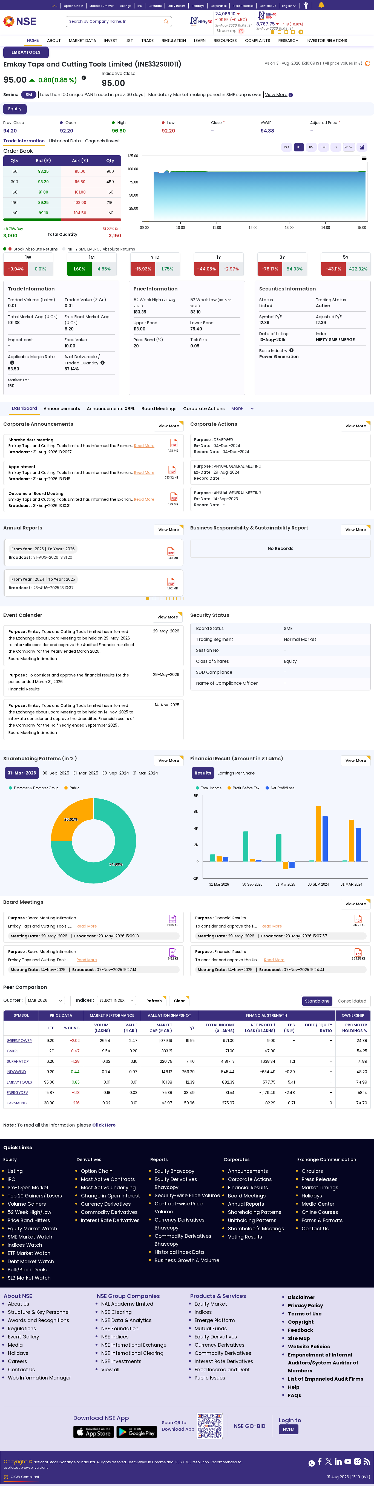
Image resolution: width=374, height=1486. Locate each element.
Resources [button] (225, 40)
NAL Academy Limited (127, 1304)
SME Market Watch (30, 1237)
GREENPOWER (19, 1040)
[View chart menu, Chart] (364, 158)
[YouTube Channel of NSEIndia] (347, 1463)
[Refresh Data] (368, 64)
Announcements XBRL (111, 408)
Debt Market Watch (31, 1261)
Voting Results (245, 1237)
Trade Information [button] (24, 141)
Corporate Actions (204, 408)
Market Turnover (102, 6)
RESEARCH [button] (288, 40)
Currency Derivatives (106, 1204)
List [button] (129, 40)
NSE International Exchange (133, 1345)
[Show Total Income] (208, 842)
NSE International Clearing (132, 1353)
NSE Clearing (116, 1312)
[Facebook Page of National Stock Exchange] (320, 1463)
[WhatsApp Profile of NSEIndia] (312, 1463)
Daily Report (176, 6)
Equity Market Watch (32, 1228)
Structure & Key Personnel (39, 1312)
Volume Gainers (27, 1204)
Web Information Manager (39, 1378)
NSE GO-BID (250, 1426)
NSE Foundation (120, 1328)
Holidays (198, 6)
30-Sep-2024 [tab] (115, 773)
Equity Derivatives (216, 1337)
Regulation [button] (174, 40)
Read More (144, 445)
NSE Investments (121, 1361)
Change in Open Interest (110, 1196)
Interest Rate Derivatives (110, 1220)
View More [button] (276, 94)
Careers (17, 1361)
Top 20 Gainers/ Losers (35, 1196)
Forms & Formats (322, 1220)
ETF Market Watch (29, 1253)
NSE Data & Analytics (126, 1320)
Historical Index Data (179, 1252)
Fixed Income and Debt (222, 1369)
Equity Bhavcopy (174, 1171)
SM (28, 94)
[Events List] (321, 5)
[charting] (361, 147)
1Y (335, 147)
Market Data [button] (82, 40)
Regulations (22, 1328)
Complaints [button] (257, 40)
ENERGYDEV (17, 1092)
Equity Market (211, 1304)
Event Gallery (23, 1337)
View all (110, 1369)
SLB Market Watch (29, 1278)
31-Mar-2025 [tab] (85, 773)
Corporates (218, 6)
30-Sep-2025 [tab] (55, 773)
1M (323, 147)
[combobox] (113, 21)
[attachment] (174, 443)
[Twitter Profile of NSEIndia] (328, 1463)
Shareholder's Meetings (256, 1228)
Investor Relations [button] (327, 40)
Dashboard (24, 408)
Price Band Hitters (29, 1220)
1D (299, 147)
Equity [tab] (15, 109)
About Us (18, 1304)
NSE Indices (115, 1337)
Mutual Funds (211, 1328)
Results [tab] (203, 773)
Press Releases (243, 6)
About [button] (54, 40)
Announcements (62, 408)
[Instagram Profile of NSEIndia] (357, 1463)
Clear (179, 1001)
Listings (125, 6)
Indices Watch (25, 1245)
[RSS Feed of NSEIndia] (367, 1463)
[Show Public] (71, 788)
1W (311, 147)
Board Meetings (159, 408)
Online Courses (320, 1212)
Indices (203, 1312)
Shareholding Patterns (254, 1212)
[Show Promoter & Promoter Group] (33, 788)
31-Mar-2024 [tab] (145, 773)
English (287, 6)
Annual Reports (246, 1204)
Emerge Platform (215, 1320)
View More (169, 426)
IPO (139, 6)
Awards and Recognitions (38, 1320)
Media (15, 1345)
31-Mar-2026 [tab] (22, 773)
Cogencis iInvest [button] (102, 141)
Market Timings (320, 1187)
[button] (234, 31)
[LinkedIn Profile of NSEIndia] (338, 1463)
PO (286, 147)
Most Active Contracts (108, 1179)
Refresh (154, 1001)
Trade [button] (147, 40)
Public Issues (210, 1378)
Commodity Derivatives (109, 1212)
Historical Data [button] (65, 141)
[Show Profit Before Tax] (244, 842)
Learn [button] (200, 40)
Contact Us (268, 6)
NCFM (288, 1429)
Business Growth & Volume (187, 1260)
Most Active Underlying (108, 1187)
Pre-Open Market (28, 1187)
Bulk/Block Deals (27, 1269)
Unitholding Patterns (252, 1220)
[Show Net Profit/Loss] (280, 842)
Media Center (318, 1204)
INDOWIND (16, 1072)
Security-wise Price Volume (187, 1195)
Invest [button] (110, 40)
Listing (15, 1171)
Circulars (155, 6)
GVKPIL (13, 1051)
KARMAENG (17, 1103)
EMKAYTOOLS (26, 52)
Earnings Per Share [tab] (236, 773)
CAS (54, 6)
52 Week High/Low (29, 1212)
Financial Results (248, 1187)
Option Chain (73, 6)
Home (33, 40)
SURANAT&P (18, 1061)
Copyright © (19, 1461)
